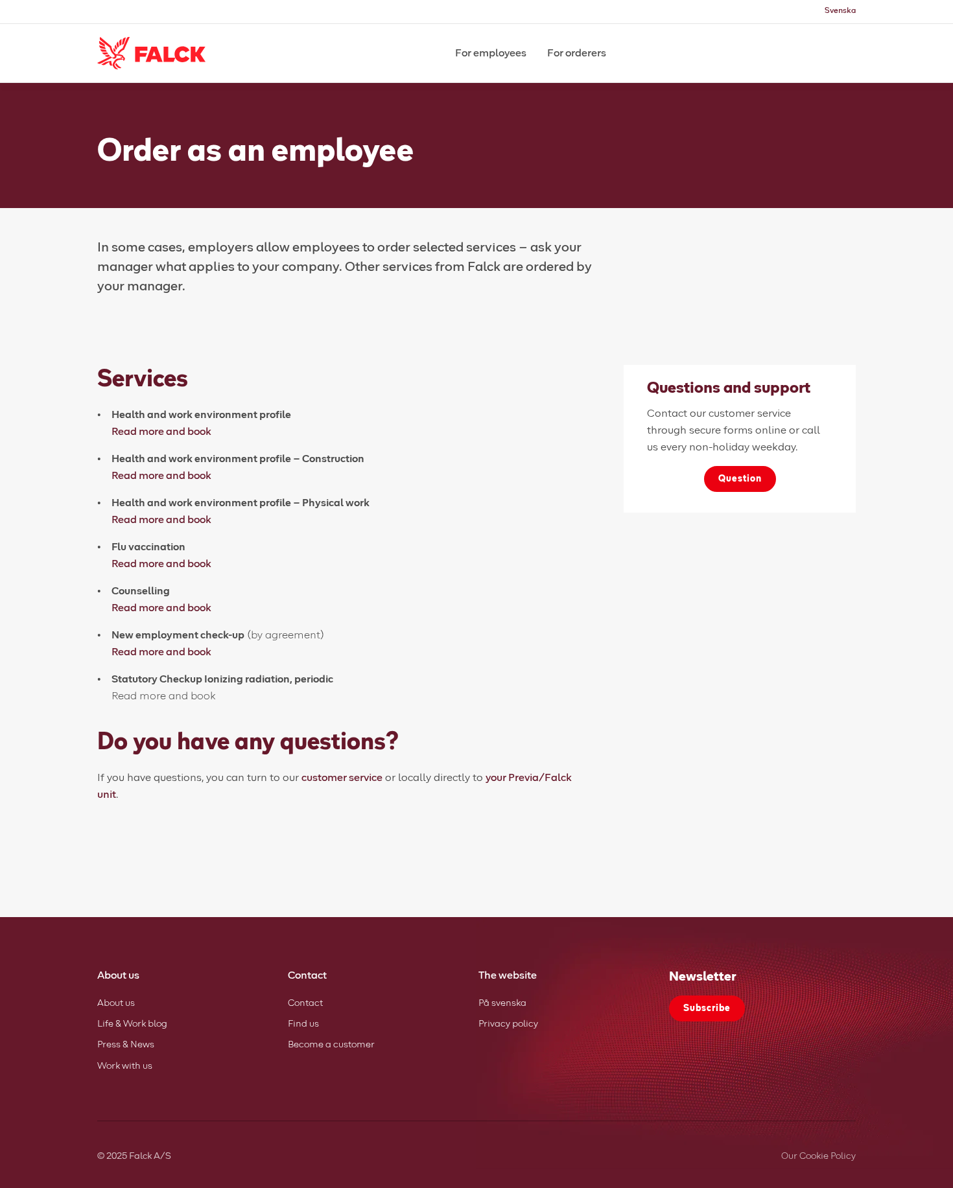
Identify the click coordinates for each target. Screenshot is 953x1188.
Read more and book (161, 431)
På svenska (502, 1003)
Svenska (840, 11)
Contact (305, 1003)
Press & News (125, 1044)
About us (116, 1003)
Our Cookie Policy (818, 1156)
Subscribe (707, 1008)
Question (740, 478)
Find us (303, 1024)
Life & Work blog (132, 1024)
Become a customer (331, 1044)
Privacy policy (508, 1024)
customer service (341, 778)
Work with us (124, 1066)
